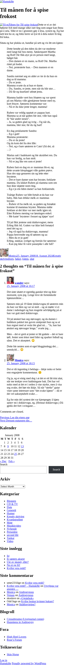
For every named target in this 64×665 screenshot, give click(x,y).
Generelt (11, 510)
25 (15, 453)
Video (10, 541)
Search (3, 464)
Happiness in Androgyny (20, 622)
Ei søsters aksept (16, 558)
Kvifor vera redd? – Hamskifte (23, 585)
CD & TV (12, 504)
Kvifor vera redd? (16, 568)
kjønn (25, 258)
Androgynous (26, 592)
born (11, 258)
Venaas (11, 595)
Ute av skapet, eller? (18, 562)
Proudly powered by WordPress (29, 663)
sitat (32, 258)
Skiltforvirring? (27, 604)
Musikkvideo (14, 525)
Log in (3, 660)
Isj (8, 555)
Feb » (12, 461)
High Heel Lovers (16, 636)
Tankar (10, 538)
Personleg (12, 531)
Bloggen (11, 501)
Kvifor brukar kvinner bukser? (37, 601)
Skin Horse (13, 654)
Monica (12, 255)
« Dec (3, 461)
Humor (11, 513)
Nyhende (12, 528)
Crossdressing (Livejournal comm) (25, 619)
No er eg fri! (13, 565)
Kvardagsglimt (15, 519)
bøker (18, 258)
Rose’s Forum (14, 639)
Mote (9, 522)
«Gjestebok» (27, 598)
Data (9, 507)
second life (12, 535)
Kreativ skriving (15, 516)
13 (22, 446)
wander (19, 282)
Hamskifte (5, 663)
